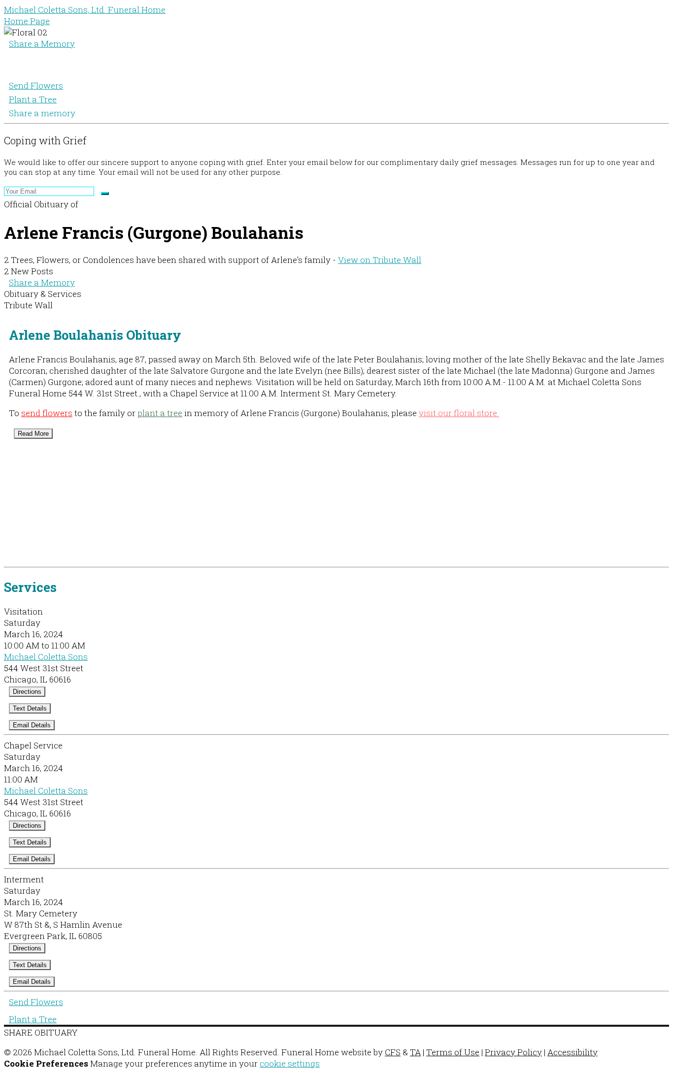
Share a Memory (42, 43)
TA (415, 1052)
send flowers (46, 413)
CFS (393, 1052)
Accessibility (572, 1052)
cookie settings (290, 1063)
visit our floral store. (459, 413)
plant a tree (159, 413)
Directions (27, 691)
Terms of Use (452, 1052)
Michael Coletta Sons (46, 656)
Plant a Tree (33, 99)
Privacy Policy (513, 1052)
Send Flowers (36, 85)
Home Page (27, 21)
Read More (33, 433)
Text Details (30, 708)
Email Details (32, 725)
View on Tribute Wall (379, 259)
